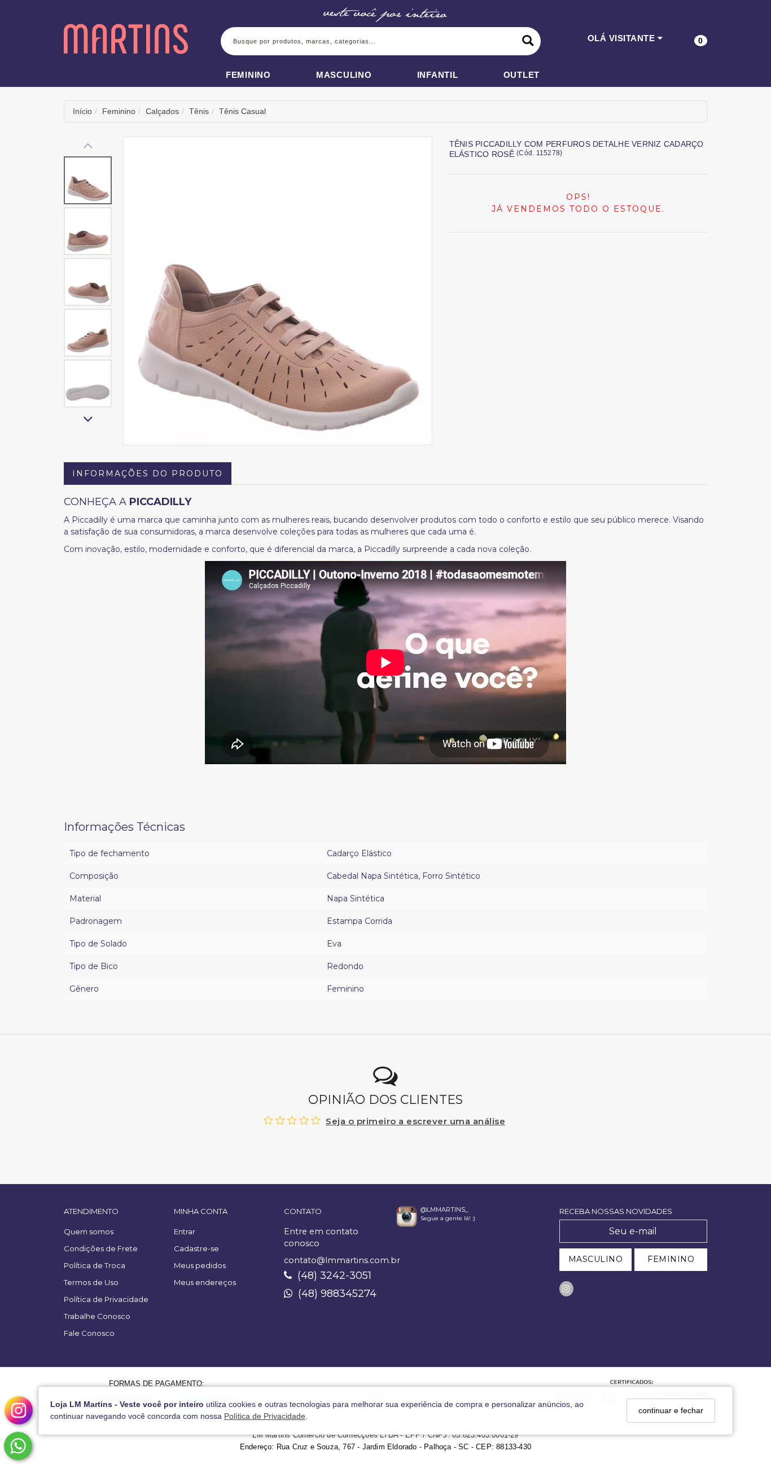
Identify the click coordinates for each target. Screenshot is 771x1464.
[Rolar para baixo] (88, 420)
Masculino (344, 75)
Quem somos (88, 1231)
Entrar (184, 1231)
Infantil (437, 75)
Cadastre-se (196, 1248)
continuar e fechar (670, 1410)
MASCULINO (595, 1259)
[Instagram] (566, 1288)
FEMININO (670, 1259)
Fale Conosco (89, 1333)
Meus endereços (205, 1282)
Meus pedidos (200, 1265)
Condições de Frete (101, 1248)
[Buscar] (528, 41)
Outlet (521, 75)
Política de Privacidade (264, 1416)
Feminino (248, 75)
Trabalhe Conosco (97, 1316)
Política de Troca (94, 1265)
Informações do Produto (147, 473)
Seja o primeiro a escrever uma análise (415, 1121)
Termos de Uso (91, 1282)
